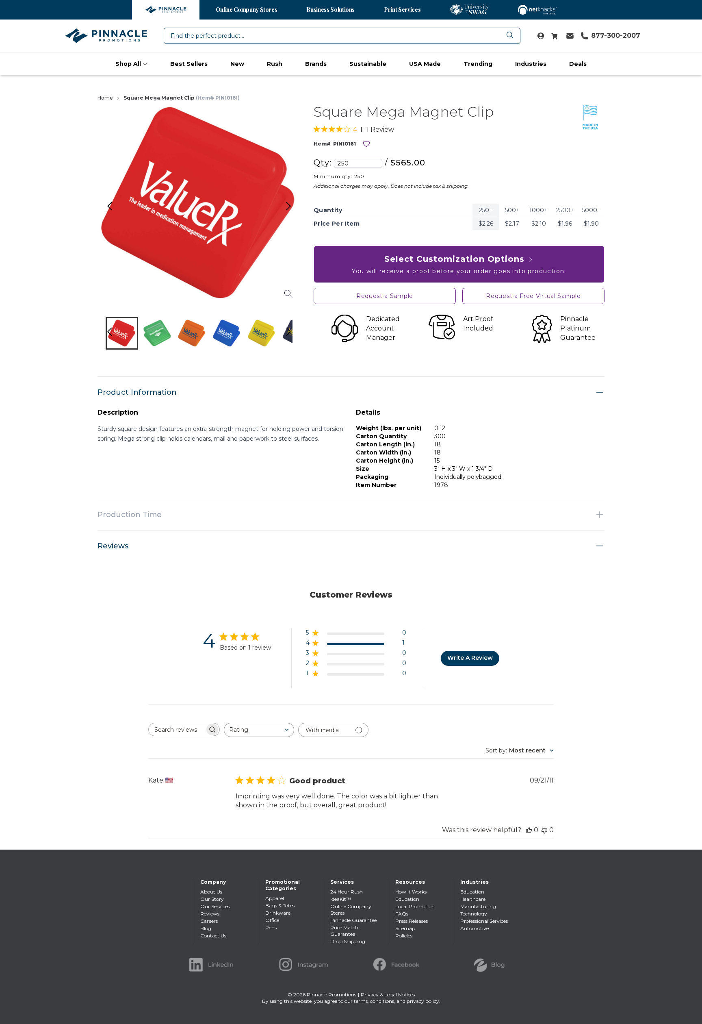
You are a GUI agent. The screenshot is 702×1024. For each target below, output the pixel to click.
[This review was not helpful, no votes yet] (544, 830)
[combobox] (342, 36)
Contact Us (213, 936)
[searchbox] (177, 729)
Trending (478, 63)
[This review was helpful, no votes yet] (529, 830)
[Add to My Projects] (366, 144)
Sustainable (367, 63)
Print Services (402, 9)
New (237, 63)
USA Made (425, 63)
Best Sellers (189, 63)
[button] (122, 333)
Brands (316, 63)
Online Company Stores (246, 9)
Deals (578, 63)
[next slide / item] (297, 335)
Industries (530, 63)
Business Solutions (330, 9)
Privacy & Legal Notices (388, 994)
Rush (274, 63)
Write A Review (470, 657)
